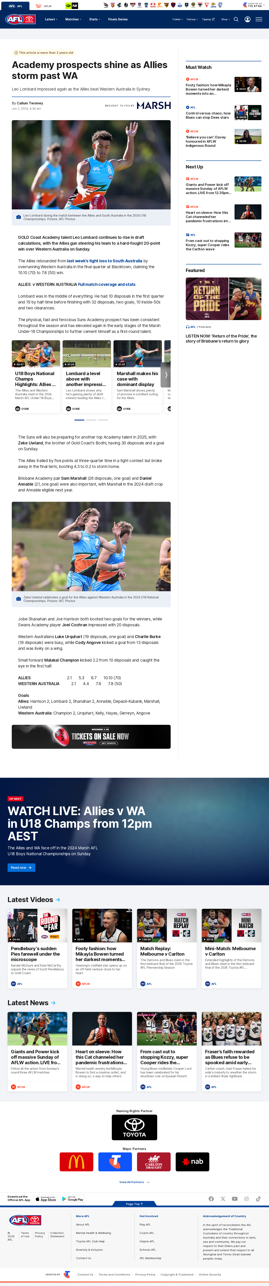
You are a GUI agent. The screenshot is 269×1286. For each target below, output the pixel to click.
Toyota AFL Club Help (90, 1241)
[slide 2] (91, 420)
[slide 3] (103, 420)
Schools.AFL (148, 1249)
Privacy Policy (40, 1234)
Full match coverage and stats (107, 284)
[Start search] (236, 19)
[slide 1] (79, 420)
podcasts (205, 326)
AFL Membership (150, 1258)
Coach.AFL (147, 1233)
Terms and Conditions (114, 1274)
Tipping (206, 19)
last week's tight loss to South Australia (104, 260)
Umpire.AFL (147, 1241)
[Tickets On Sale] (91, 737)
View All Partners (131, 1182)
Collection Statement (57, 1234)
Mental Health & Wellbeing (93, 1233)
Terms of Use (25, 1234)
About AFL (83, 1224)
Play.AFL (145, 1224)
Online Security (210, 1274)
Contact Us (83, 1258)
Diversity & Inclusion (89, 1249)
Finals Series (118, 19)
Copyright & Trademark (177, 1274)
